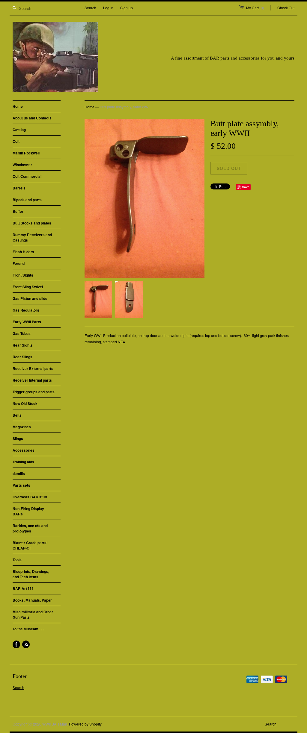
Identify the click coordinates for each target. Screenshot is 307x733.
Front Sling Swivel (28, 286)
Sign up (126, 7)
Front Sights (23, 275)
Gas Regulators (26, 310)
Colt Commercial (27, 176)
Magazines (22, 427)
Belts (17, 415)
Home (18, 106)
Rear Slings (22, 356)
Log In (108, 7)
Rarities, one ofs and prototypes (30, 528)
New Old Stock (25, 403)
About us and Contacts (32, 118)
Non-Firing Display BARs (28, 511)
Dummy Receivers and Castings (32, 237)
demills (19, 473)
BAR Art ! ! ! (23, 588)
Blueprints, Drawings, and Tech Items (31, 574)
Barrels (19, 188)
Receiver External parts (33, 368)
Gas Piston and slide (30, 298)
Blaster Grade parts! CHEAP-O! (30, 545)
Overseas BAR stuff (30, 497)
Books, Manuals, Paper (32, 600)
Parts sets (21, 485)
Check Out (285, 7)
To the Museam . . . (28, 629)
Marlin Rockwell (26, 153)
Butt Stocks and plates (32, 223)
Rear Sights (23, 345)
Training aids (23, 462)
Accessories (23, 450)
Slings (18, 438)
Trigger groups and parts (34, 391)
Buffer (18, 211)
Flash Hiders (23, 251)
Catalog (19, 129)
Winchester (22, 164)
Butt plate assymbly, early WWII (125, 106)
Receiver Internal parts (32, 380)
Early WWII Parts (27, 321)
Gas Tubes (22, 333)
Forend (19, 263)
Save (245, 187)
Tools (17, 559)
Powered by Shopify (85, 723)
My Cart (255, 7)
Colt (16, 141)
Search (90, 7)
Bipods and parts (27, 199)
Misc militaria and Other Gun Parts (33, 614)
